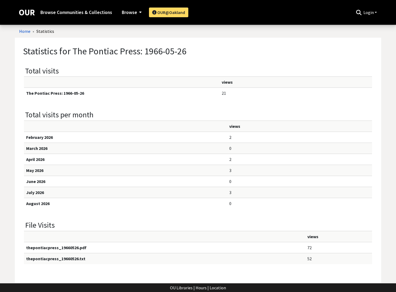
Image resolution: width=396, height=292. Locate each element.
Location (218, 287)
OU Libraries (181, 287)
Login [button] (369, 12)
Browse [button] (129, 12)
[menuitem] (131, 12)
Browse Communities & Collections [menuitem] (76, 12)
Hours (201, 287)
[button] (358, 12)
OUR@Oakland (171, 12)
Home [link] (24, 31)
